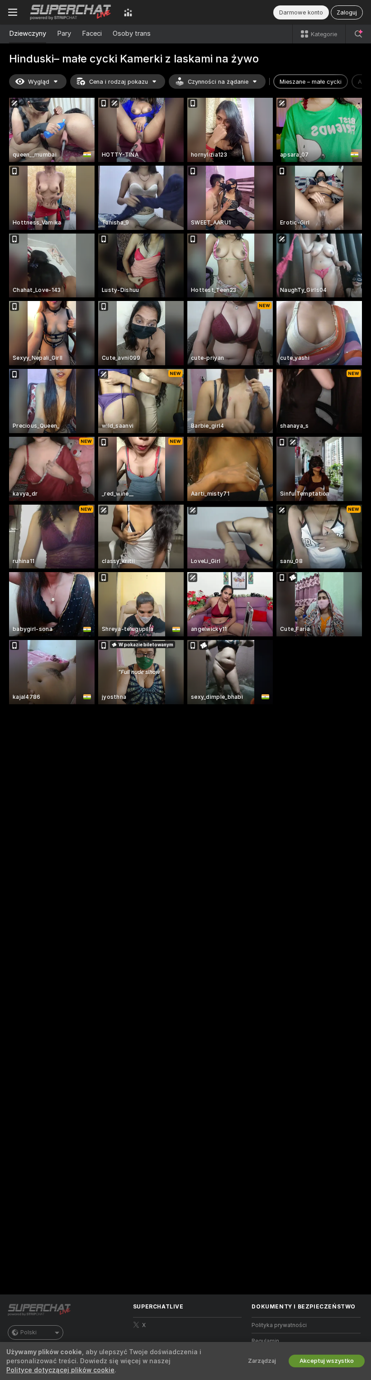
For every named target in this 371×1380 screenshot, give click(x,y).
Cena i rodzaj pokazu (118, 81)
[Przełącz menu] (12, 12)
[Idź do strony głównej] (70, 12)
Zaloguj (347, 12)
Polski (28, 1332)
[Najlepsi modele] (128, 12)
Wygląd (38, 81)
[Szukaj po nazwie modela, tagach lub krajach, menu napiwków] (358, 33)
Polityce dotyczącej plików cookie (60, 1370)
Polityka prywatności (279, 1325)
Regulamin (265, 1341)
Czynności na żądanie (218, 81)
